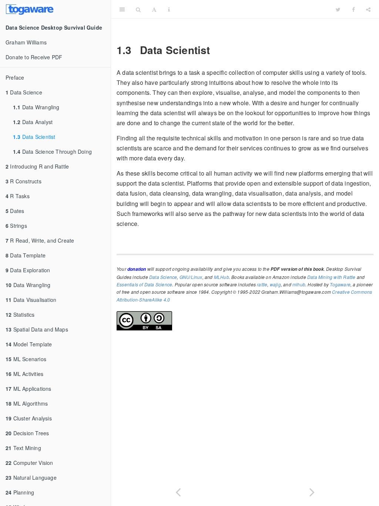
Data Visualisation (31, 299)
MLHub (221, 277)
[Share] (368, 9)
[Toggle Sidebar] (122, 9)
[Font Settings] (154, 9)
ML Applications (28, 388)
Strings (16, 225)
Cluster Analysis (29, 418)
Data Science (24, 92)
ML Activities (24, 373)
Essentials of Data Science (144, 284)
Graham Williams (26, 42)
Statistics (20, 314)
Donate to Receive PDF (34, 57)
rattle (262, 284)
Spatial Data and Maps (37, 329)
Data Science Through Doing (52, 151)
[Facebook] (353, 9)
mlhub (298, 284)
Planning (20, 492)
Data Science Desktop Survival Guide (253, 9)
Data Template (26, 255)
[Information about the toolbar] (168, 9)
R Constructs (23, 181)
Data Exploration (28, 270)
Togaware (340, 284)
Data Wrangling (36, 107)
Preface (15, 77)
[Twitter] (338, 9)
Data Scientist (34, 136)
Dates (15, 210)
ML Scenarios (26, 359)
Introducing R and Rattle (37, 166)
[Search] (138, 9)
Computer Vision (29, 462)
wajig (275, 284)
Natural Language (31, 477)
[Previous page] (178, 490)
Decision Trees (27, 433)
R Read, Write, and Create (40, 240)
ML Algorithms (27, 403)
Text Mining (23, 448)
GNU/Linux (191, 277)
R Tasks (18, 196)
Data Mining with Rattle (331, 277)
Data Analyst (33, 122)
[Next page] (312, 490)
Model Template (29, 344)
